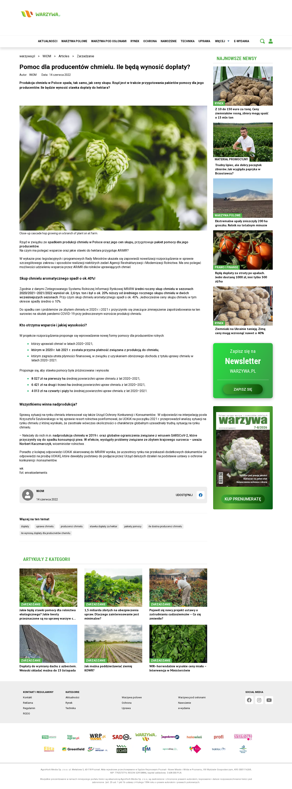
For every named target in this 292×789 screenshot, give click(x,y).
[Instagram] (259, 700)
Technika (187, 41)
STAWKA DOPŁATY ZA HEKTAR (103, 526)
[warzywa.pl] (40, 14)
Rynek (135, 41)
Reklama (28, 702)
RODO (26, 713)
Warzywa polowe (74, 41)
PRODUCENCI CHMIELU (72, 526)
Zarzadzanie (85, 56)
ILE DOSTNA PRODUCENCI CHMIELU (165, 526)
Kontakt (27, 697)
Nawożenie (169, 41)
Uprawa (204, 41)
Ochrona (150, 41)
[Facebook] (201, 495)
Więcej (220, 41)
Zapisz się (243, 389)
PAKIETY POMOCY (132, 526)
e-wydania (241, 41)
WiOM (47, 56)
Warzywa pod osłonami (109, 41)
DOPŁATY (25, 526)
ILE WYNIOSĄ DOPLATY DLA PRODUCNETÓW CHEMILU (45, 533)
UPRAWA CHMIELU (45, 526)
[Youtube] (269, 700)
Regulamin (29, 708)
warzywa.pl (27, 56)
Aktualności (47, 41)
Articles (64, 56)
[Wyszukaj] (262, 41)
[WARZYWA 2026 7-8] (243, 449)
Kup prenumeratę (243, 499)
